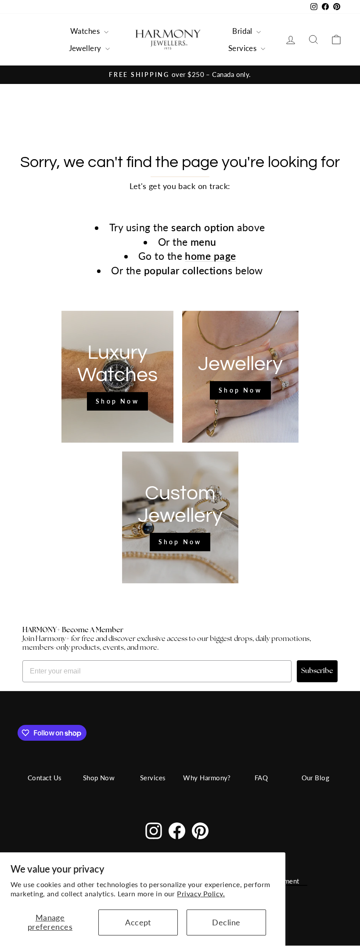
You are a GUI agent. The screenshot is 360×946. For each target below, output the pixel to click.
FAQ (261, 778)
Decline (226, 922)
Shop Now (99, 778)
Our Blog (316, 778)
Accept (138, 922)
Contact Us (45, 778)
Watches (86, 31)
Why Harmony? (206, 778)
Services (243, 48)
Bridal (243, 31)
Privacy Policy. (201, 893)
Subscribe (317, 671)
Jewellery (86, 48)
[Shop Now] (117, 377)
